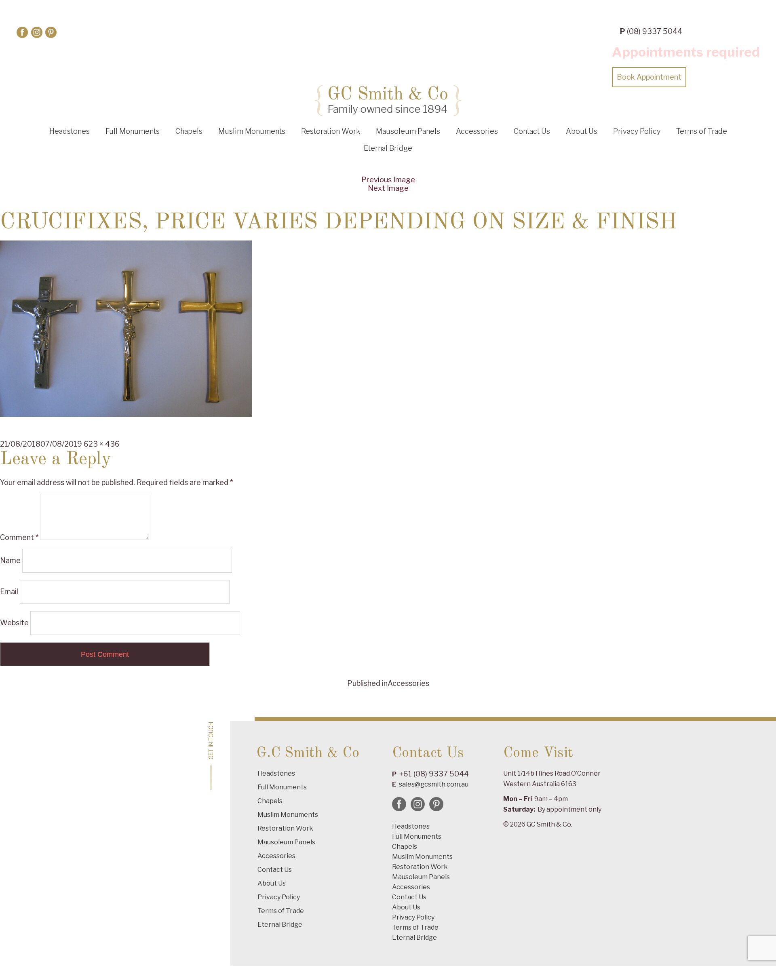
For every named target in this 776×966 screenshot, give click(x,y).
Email (9, 591)
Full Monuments (132, 131)
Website (14, 622)
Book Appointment (649, 77)
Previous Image (388, 179)
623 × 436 (102, 444)
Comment (19, 537)
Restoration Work (330, 131)
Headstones (69, 131)
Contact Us (532, 131)
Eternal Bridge (388, 148)
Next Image (388, 188)
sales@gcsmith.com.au (433, 784)
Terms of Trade (701, 131)
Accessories (477, 131)
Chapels (188, 131)
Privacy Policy (636, 131)
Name (10, 560)
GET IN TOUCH (211, 740)
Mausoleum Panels (408, 131)
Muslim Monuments (251, 131)
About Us (581, 131)
